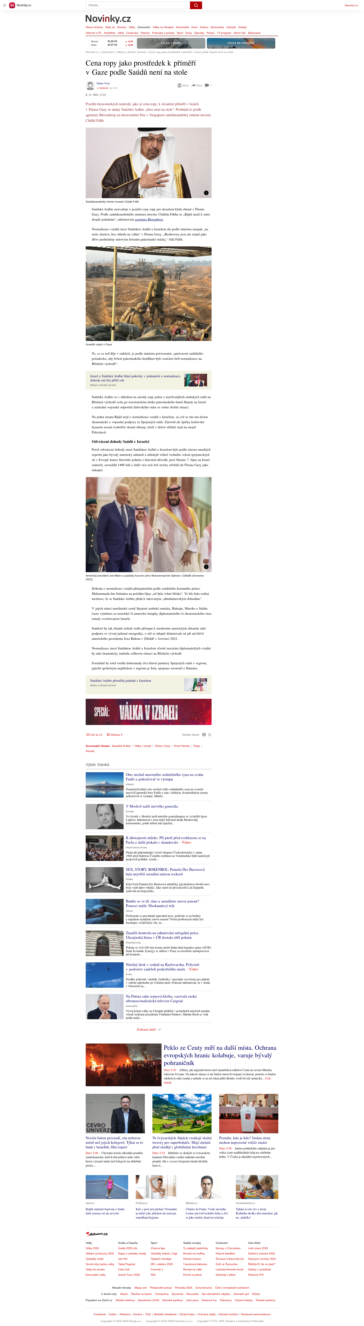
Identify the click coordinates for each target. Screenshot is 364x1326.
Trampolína (162, 1293)
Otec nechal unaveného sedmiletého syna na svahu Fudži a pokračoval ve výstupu (164, 777)
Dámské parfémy (172, 1300)
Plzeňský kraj (133, 942)
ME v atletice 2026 (162, 1264)
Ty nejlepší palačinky (195, 1248)
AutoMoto (109, 32)
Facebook (100, 1314)
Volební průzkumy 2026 (100, 1253)
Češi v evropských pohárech (232, 1287)
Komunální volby (96, 1274)
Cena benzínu (203, 1287)
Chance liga (158, 1248)
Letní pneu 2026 (258, 1248)
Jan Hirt (122, 1258)
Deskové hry (209, 1300)
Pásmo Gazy (162, 745)
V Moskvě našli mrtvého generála (152, 806)
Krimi (194, 27)
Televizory (226, 1300)
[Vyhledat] (196, 5)
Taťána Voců (103, 83)
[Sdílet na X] (210, 735)
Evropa (130, 811)
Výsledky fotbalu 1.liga (164, 1253)
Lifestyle (231, 27)
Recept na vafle (192, 1269)
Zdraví (129, 911)
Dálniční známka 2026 (261, 1253)
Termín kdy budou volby (100, 1264)
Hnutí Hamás (182, 745)
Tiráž (148, 1314)
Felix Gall (123, 1269)
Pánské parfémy (265, 1300)
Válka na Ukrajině (163, 27)
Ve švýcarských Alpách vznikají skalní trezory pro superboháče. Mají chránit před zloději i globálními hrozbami (182, 1142)
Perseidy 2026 (183, 1287)
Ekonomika (217, 27)
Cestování (132, 32)
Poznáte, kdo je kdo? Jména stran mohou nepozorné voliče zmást (244, 1140)
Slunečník (177, 1293)
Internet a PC (94, 32)
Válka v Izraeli (142, 745)
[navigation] (5, 5)
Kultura (204, 27)
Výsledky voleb (95, 1258)
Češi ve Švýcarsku (227, 1264)
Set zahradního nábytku (216, 1293)
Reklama (125, 1314)
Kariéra (137, 1314)
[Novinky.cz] (108, 19)
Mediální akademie (165, 1314)
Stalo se (110, 27)
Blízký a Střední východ (103, 385)
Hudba (129, 879)
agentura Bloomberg (149, 219)
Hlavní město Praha (136, 847)
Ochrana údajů (207, 1314)
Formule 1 (157, 1269)
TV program (224, 32)
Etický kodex (187, 1314)
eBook (185, 85)
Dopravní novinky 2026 (262, 1258)
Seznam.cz (351, 5)
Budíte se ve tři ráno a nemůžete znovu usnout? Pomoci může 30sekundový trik (162, 903)
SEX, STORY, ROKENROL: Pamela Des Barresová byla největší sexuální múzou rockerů (165, 871)
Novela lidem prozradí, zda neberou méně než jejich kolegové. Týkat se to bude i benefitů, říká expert (114, 1142)
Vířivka (256, 1293)
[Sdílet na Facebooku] (204, 735)
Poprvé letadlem (225, 1253)
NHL (153, 1274)
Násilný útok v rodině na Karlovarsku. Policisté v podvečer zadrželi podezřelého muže (162, 967)
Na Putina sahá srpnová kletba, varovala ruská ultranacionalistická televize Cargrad (161, 998)
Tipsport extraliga (161, 1258)
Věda (121, 32)
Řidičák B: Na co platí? (261, 1264)
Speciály (199, 32)
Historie (145, 32)
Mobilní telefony (125, 1300)
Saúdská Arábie (121, 745)
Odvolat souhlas (228, 1314)
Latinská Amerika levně (229, 1269)
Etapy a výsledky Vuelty (132, 1253)
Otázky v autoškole (259, 1269)
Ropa (197, 745)
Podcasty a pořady (163, 32)
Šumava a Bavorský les (230, 1258)
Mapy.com (141, 1287)
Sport (180, 32)
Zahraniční (143, 27)
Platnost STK (256, 1274)
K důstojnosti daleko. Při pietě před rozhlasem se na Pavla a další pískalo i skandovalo (166, 840)
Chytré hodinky (244, 1300)
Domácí (121, 27)
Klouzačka (192, 1293)
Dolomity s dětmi (226, 1274)
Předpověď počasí (161, 1287)
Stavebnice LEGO (148, 1300)
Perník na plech (192, 1274)
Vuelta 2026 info (127, 1248)
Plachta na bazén (141, 1293)
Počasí (210, 32)
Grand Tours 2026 (129, 1274)
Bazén (124, 1293)
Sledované (254, 32)
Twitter (113, 1314)
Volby (132, 27)
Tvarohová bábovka (195, 1264)
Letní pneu (192, 1300)
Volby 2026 (92, 1248)
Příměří (90, 751)
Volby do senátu (95, 1269)
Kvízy (188, 32)
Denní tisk (240, 32)
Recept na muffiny (194, 1253)
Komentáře (182, 27)
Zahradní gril (241, 1293)
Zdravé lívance (192, 1258)
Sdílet (199, 85)
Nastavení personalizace (256, 1314)
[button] (149, 163)
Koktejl (242, 27)
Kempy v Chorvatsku (228, 1248)
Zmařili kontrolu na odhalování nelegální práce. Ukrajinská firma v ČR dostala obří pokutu (162, 935)
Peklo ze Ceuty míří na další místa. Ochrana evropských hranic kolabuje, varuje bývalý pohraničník (220, 1055)
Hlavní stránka (94, 27)
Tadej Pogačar (126, 1264)
